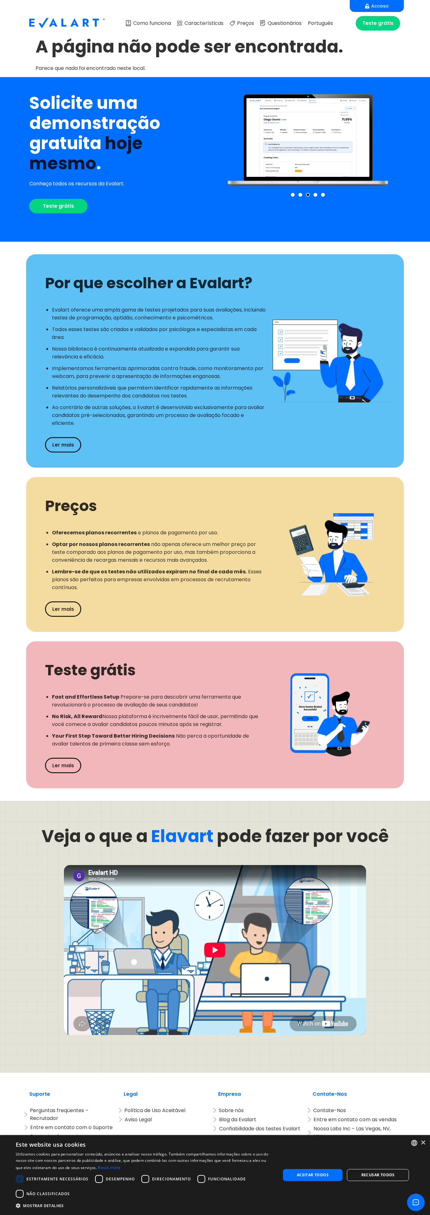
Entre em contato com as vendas (355, 1119)
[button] (293, 195)
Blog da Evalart (237, 1119)
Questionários (285, 23)
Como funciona (152, 23)
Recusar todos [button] (378, 1175)
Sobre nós (231, 1110)
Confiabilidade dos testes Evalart (259, 1128)
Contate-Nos (329, 1110)
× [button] (423, 1142)
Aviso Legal (138, 1119)
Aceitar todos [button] (313, 1175)
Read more (109, 1167)
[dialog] (215, 1175)
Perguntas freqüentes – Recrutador (60, 1114)
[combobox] (414, 1143)
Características (203, 23)
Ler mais (63, 444)
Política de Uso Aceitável (154, 1110)
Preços (245, 23)
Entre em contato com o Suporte (71, 1127)
